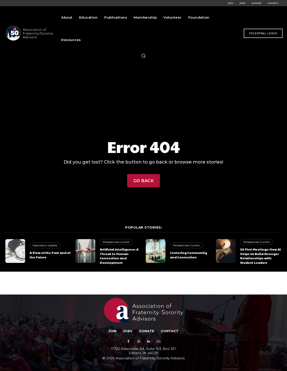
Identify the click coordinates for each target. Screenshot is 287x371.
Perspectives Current (116, 242)
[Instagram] (138, 341)
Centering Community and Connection (188, 254)
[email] (159, 341)
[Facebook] (128, 341)
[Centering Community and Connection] (155, 251)
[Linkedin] (148, 341)
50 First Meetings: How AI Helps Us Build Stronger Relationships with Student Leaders (260, 256)
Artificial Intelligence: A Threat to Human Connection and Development (119, 256)
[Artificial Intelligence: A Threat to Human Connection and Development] (85, 251)
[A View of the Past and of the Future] (15, 251)
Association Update (45, 245)
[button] (143, 55)
